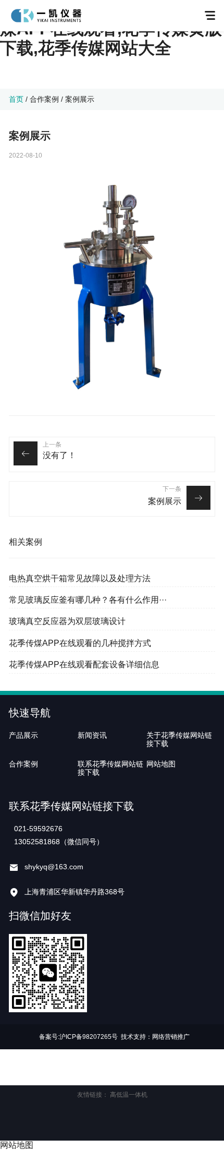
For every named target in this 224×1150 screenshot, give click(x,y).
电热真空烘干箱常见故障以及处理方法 (80, 578)
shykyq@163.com (53, 866)
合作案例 (44, 99)
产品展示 (23, 735)
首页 (16, 99)
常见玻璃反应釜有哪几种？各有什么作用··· (88, 599)
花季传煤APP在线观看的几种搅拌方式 (80, 643)
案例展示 (164, 501)
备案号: (49, 1036)
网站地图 (161, 764)
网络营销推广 (171, 1036)
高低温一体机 (128, 1094)
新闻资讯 (92, 735)
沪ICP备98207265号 (88, 1036)
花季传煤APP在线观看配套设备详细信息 (84, 664)
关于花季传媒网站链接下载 (179, 739)
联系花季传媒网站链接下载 (110, 768)
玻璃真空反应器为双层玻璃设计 (67, 621)
